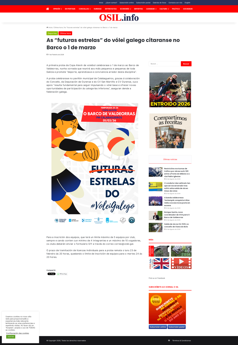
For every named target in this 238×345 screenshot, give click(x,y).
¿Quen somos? (111, 3)
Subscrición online (127, 3)
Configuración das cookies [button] (17, 333)
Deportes (138, 9)
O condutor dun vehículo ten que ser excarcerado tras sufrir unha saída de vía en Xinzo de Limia (177, 187)
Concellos (84, 9)
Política (176, 9)
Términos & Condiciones (181, 341)
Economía (124, 9)
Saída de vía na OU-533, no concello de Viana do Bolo (176, 225)
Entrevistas (111, 9)
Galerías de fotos (159, 3)
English (187, 3)
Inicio (101, 3)
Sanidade (150, 9)
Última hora (58, 27)
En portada (70, 9)
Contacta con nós (175, 3)
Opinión (56, 9)
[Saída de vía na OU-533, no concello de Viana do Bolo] (155, 227)
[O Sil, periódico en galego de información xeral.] (119, 17)
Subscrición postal (143, 3)
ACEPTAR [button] (11, 337)
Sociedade (188, 9)
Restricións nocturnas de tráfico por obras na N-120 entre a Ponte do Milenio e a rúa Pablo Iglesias (177, 172)
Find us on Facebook (157, 278)
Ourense (98, 9)
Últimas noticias (170, 159)
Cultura (163, 9)
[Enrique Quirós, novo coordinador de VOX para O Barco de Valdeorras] (155, 215)
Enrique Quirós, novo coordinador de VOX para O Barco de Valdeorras (177, 215)
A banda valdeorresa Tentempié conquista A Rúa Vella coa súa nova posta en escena (177, 201)
